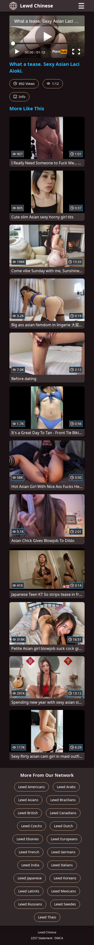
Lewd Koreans (65, 878)
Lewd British (28, 813)
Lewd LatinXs (28, 891)
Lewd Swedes (65, 904)
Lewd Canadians (63, 813)
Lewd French (29, 852)
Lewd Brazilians (63, 800)
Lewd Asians (28, 800)
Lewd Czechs (31, 826)
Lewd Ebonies (28, 839)
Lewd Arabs (66, 787)
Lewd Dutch (63, 826)
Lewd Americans (31, 787)
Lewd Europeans (64, 839)
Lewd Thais (47, 917)
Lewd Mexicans (63, 891)
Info (21, 96)
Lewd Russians (30, 904)
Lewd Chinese (36, 5)
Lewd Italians (62, 865)
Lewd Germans (63, 852)
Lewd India (30, 865)
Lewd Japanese (30, 878)
